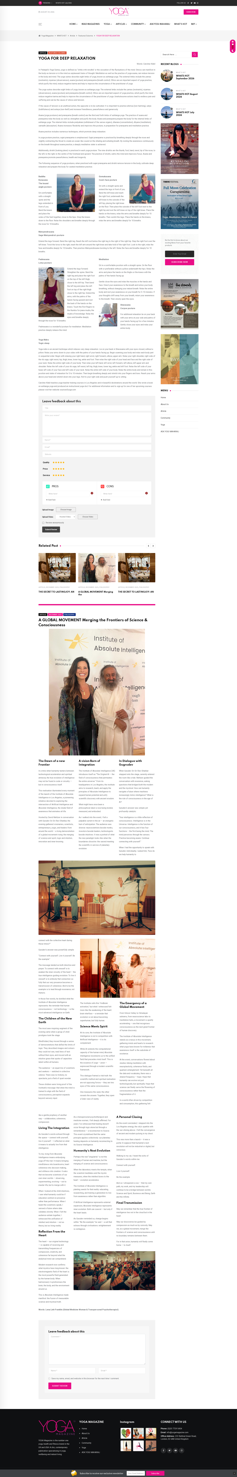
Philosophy (65, 587)
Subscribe (191, 12)
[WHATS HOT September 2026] (167, 75)
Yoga (163, 425)
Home (163, 397)
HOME (72, 24)
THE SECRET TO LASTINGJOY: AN (56, 592)
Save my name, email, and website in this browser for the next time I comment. (85, 1378)
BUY (193, 24)
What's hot (181, 72)
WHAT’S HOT (180, 24)
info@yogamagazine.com (177, 1432)
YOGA (107, 24)
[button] (148, 546)
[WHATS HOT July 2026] (167, 112)
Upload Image (48, 510)
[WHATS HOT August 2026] (167, 94)
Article (42, 587)
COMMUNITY (137, 24)
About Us (165, 404)
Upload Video (47, 517)
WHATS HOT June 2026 (64, 3)
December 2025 (52, 587)
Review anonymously (55, 523)
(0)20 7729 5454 (175, 1428)
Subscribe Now (179, 262)
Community (165, 418)
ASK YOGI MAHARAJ (160, 24)
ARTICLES (120, 24)
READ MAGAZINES (91, 24)
